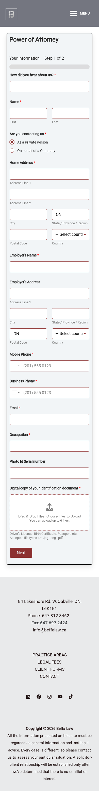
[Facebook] (39, 696)
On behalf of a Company (36, 151)
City (12, 223)
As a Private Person (32, 142)
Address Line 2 (20, 203)
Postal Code (18, 243)
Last (55, 122)
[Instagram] (49, 696)
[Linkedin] (28, 696)
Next (21, 552)
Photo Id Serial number (27, 461)
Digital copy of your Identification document (45, 488)
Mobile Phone (21, 354)
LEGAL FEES (49, 662)
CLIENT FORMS (49, 669)
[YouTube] (60, 696)
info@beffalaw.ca (49, 629)
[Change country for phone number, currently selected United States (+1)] (16, 365)
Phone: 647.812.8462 (49, 615)
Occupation (20, 435)
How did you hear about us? (33, 75)
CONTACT (49, 676)
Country (57, 243)
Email (15, 408)
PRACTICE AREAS (49, 654)
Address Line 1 (20, 183)
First (13, 122)
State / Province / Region (70, 223)
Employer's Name (24, 255)
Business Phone (23, 381)
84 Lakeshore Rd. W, (37, 601)
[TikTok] (71, 696)
